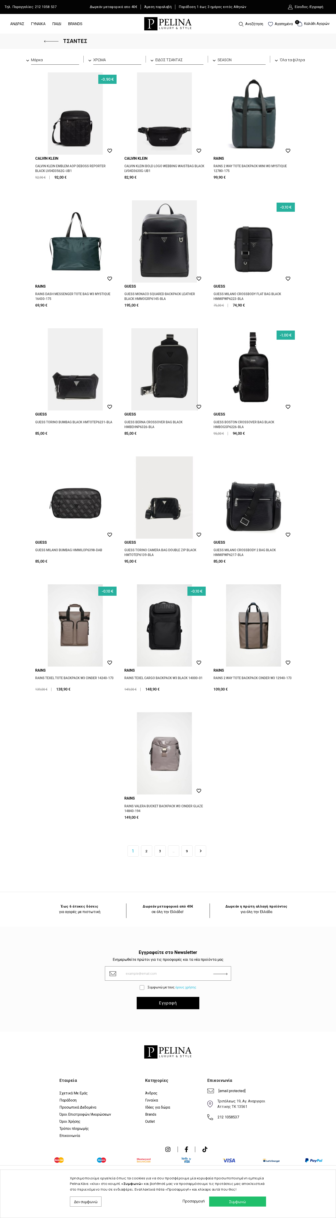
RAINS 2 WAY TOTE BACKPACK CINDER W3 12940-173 (252, 678)
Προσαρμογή (192, 1201)
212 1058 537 (45, 7)
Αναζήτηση (253, 24)
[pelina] (168, 23)
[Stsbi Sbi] (167, 1149)
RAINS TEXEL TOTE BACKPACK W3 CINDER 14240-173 (74, 678)
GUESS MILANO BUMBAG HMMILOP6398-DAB (68, 550)
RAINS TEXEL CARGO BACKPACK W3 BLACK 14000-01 (163, 678)
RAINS (218, 158)
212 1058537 (228, 1117)
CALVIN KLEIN (46, 158)
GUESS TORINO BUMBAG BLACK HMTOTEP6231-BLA (73, 422)
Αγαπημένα (283, 24)
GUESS (130, 286)
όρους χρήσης (185, 987)
